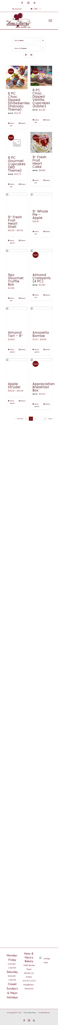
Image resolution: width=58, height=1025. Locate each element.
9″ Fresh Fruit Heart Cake (40, 162)
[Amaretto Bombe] (41, 317)
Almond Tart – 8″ (15, 334)
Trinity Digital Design (30, 1012)
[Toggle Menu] (50, 21)
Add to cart (12, 124)
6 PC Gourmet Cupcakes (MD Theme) (16, 164)
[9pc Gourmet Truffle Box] (17, 260)
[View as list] (31, 54)
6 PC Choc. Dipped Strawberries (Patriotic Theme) (19, 101)
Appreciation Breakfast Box (44, 387)
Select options (12, 241)
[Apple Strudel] (17, 369)
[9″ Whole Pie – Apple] (41, 200)
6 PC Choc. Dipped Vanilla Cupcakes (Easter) (41, 98)
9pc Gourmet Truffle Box (16, 280)
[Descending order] (43, 40)
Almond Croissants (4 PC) (42, 278)
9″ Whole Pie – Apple (40, 214)
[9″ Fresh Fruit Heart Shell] (17, 203)
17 (45, 419)
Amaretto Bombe (41, 334)
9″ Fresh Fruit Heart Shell (15, 222)
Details (23, 123)
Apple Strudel (14, 385)
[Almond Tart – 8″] (17, 317)
